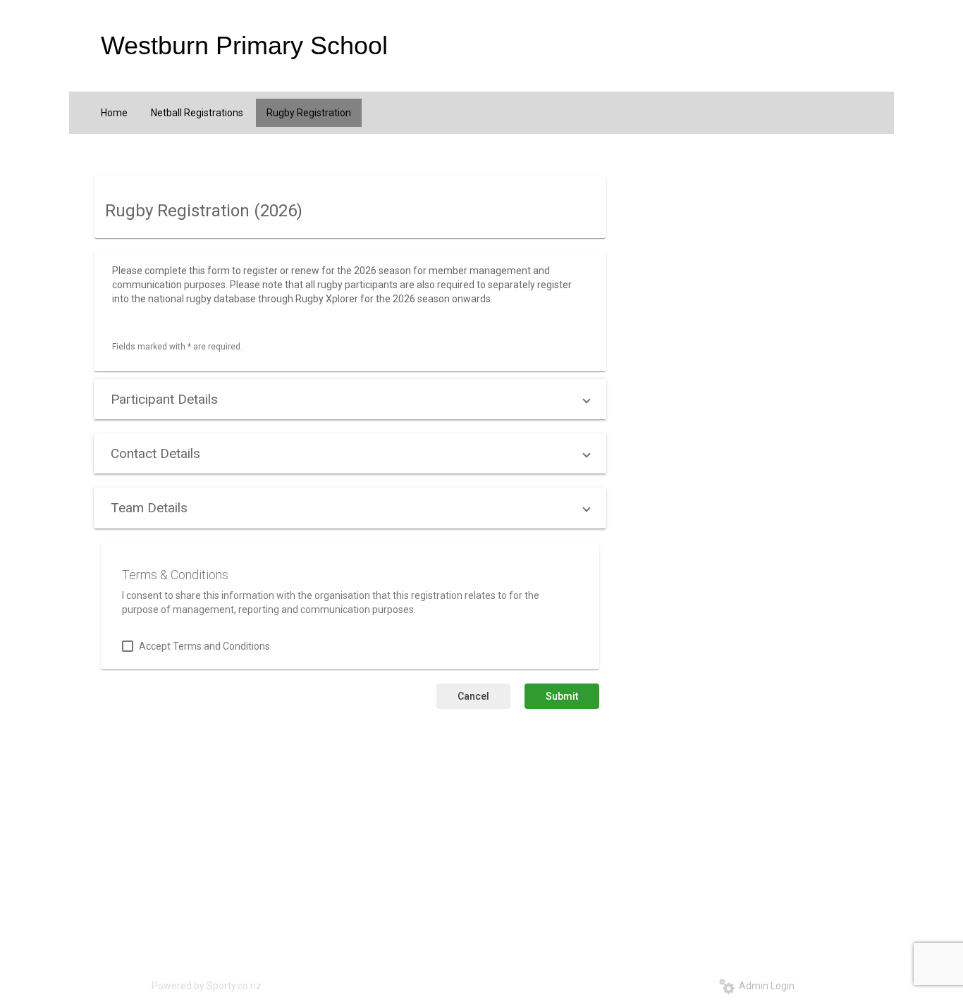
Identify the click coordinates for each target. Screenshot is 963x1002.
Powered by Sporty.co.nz (207, 985)
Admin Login (765, 985)
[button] (350, 399)
